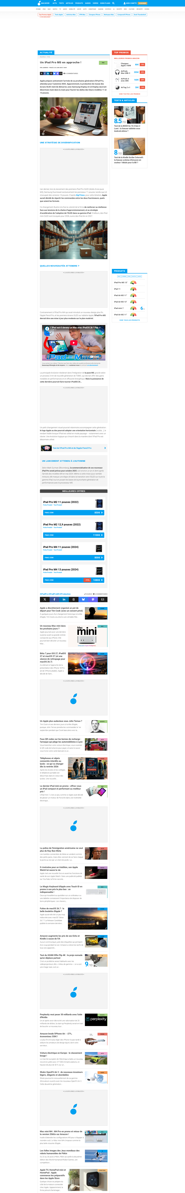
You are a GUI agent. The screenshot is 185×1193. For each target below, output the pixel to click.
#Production (65, 594)
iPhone (38, 9)
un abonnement (92, 365)
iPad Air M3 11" (120, 295)
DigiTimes (80, 195)
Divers (147, 9)
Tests (61, 3)
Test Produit (58, 505)
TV (60, 9)
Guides (88, 3)
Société (119, 9)
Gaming (100, 9)
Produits (79, 3)
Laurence (45, 67)
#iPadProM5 (54, 594)
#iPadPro (44, 594)
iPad (44, 9)
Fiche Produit (47, 505)
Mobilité (72, 9)
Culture (131, 9)
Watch (55, 9)
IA (113, 9)
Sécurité (139, 9)
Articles (69, 3)
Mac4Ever (43, 57)
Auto (85, 9)
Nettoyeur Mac (109, 14)
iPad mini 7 (119, 308)
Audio (65, 9)
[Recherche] (113, 3)
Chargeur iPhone (94, 14)
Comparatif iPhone (123, 14)
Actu (55, 3)
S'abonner (142, 3)
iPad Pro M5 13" (120, 282)
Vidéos (95, 3)
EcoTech (108, 9)
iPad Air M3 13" (120, 302)
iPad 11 (117, 289)
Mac (49, 9)
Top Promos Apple (45, 14)
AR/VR (79, 9)
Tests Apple (59, 14)
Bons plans (105, 3)
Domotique (92, 9)
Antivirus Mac (71, 14)
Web (125, 9)
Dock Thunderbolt (140, 14)
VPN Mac (82, 14)
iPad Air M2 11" (120, 315)
